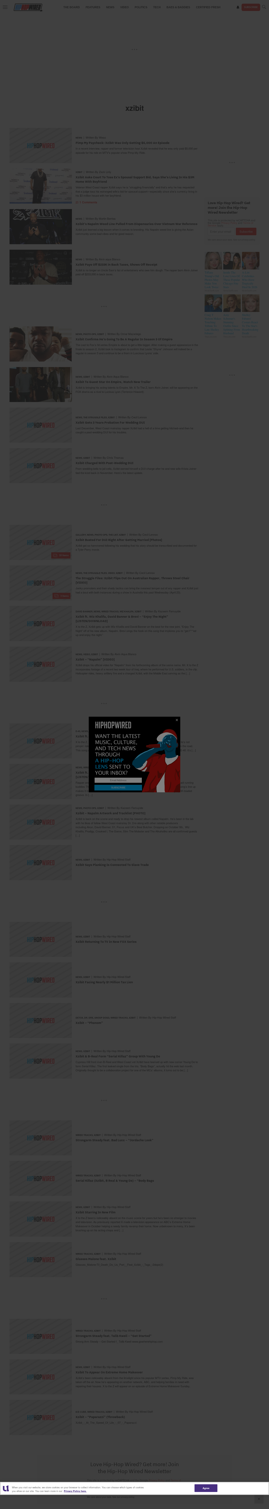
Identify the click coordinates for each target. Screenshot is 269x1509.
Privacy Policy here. (75, 1491)
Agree (206, 1488)
